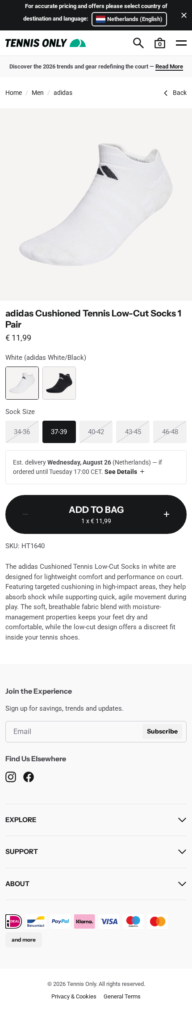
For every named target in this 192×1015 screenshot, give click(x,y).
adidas (63, 92)
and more (24, 939)
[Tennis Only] (45, 42)
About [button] (17, 883)
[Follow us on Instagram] (10, 776)
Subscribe (162, 731)
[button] (160, 43)
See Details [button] (120, 471)
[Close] (182, 15)
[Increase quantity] (166, 514)
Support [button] (21, 851)
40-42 (100, 431)
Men (38, 92)
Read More (169, 66)
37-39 (63, 431)
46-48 (174, 431)
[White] (22, 383)
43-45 (137, 431)
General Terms (122, 996)
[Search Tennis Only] (138, 43)
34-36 (26, 431)
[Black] (59, 383)
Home (13, 92)
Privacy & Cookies (73, 996)
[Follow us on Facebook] (28, 776)
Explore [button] (20, 819)
